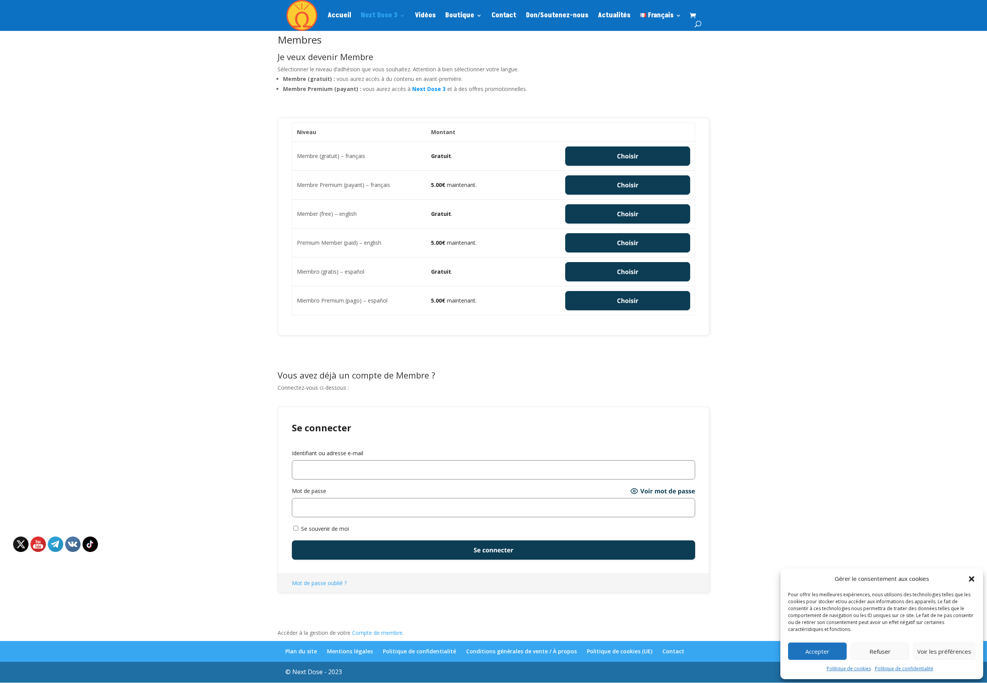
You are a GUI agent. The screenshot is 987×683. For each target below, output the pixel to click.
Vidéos (425, 16)
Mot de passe (309, 491)
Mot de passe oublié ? (319, 583)
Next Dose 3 (379, 16)
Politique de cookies (849, 668)
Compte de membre (377, 632)
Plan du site (301, 651)
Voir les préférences (944, 651)
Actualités (614, 16)
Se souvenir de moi (324, 528)
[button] (971, 579)
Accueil (339, 16)
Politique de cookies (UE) (619, 651)
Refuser (880, 651)
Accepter (817, 651)
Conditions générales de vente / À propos (521, 651)
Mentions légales (350, 651)
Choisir (627, 156)
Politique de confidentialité (904, 668)
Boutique (459, 16)
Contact (504, 16)
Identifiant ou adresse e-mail (327, 453)
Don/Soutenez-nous (557, 16)
